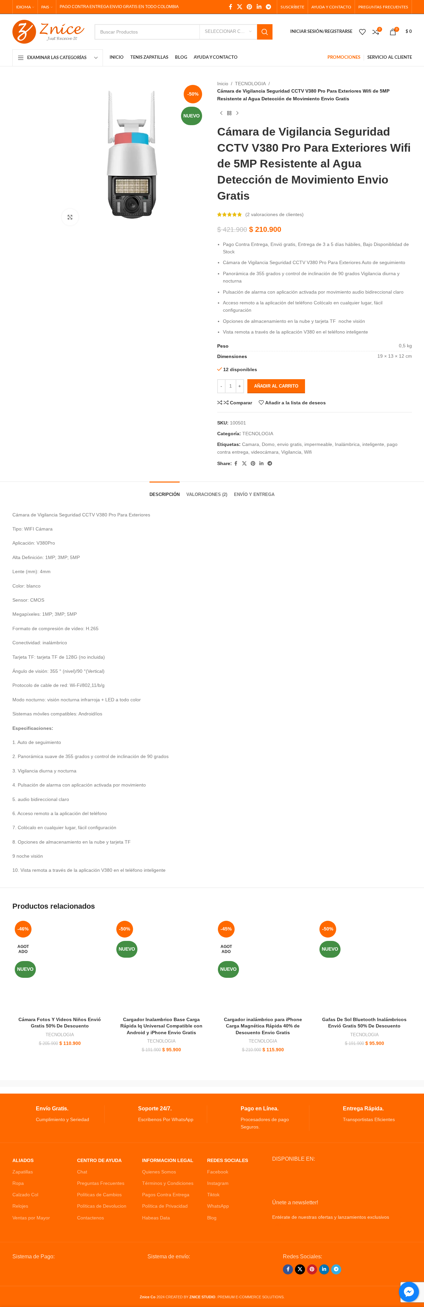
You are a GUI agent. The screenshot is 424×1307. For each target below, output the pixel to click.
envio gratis (289, 444)
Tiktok (213, 1194)
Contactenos (90, 1217)
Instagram (218, 1183)
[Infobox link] (58, 1114)
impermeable (318, 444)
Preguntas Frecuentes (100, 1183)
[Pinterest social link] (249, 7)
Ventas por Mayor (31, 1217)
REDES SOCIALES (227, 1160)
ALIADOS (23, 1160)
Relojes (20, 1206)
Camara (250, 444)
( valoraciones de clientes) (274, 214)
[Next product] (237, 113)
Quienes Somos (159, 1171)
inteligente (373, 444)
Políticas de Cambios (99, 1194)
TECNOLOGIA (250, 83)
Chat (82, 1171)
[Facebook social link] (231, 7)
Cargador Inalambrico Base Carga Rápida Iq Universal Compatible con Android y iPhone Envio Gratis (161, 1026)
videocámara (265, 452)
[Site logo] (48, 31)
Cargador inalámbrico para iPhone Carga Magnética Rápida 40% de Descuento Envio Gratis (263, 1026)
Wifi (308, 452)
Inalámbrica (347, 444)
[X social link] (239, 7)
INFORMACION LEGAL (167, 1160)
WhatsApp (218, 1206)
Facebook (217, 1171)
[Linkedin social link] (258, 7)
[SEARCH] (264, 32)
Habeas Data (156, 1217)
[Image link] (63, 1271)
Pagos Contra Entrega (165, 1194)
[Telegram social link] (268, 7)
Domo (268, 444)
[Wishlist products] (362, 32)
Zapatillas (22, 1171)
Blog (212, 1217)
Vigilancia (291, 452)
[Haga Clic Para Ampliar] (70, 217)
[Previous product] (221, 113)
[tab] (164, 491)
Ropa (18, 1183)
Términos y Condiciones (167, 1183)
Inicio (222, 83)
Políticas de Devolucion (101, 1206)
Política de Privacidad (165, 1206)
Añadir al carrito (276, 386)
